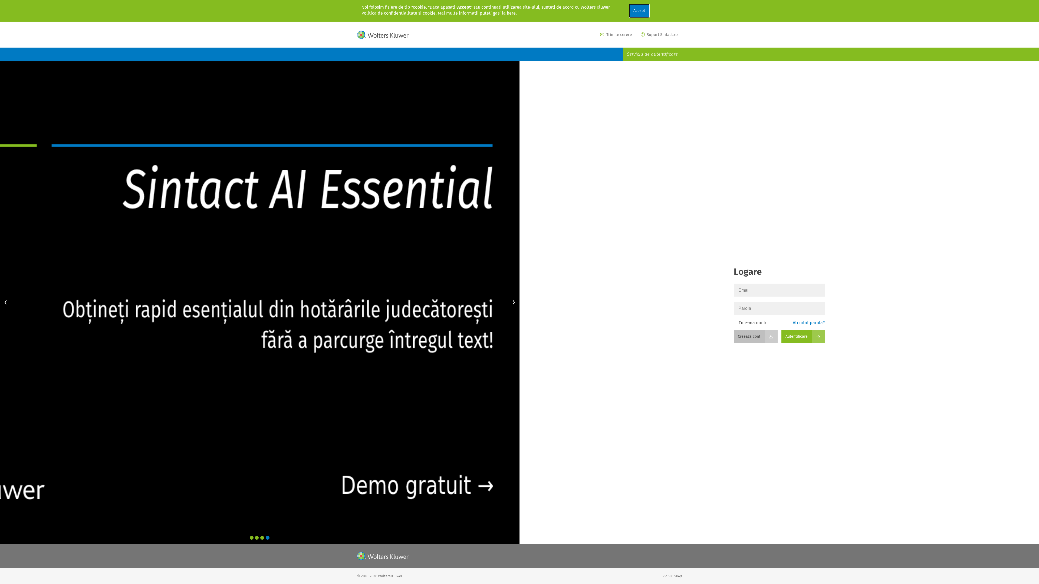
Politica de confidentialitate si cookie (398, 13)
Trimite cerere (619, 34)
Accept (639, 10)
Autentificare (796, 336)
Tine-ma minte (753, 322)
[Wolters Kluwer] (383, 35)
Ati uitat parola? (809, 322)
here (511, 13)
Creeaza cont (749, 336)
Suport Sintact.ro (662, 34)
